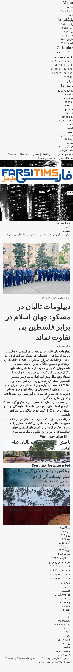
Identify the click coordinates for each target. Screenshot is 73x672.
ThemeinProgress (29, 154)
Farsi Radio (67, 11)
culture (69, 94)
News (70, 15)
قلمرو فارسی (66, 150)
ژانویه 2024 (67, 24)
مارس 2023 (67, 39)
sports (69, 113)
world (70, 124)
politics (69, 109)
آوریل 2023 (67, 35)
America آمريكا (65, 90)
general (69, 101)
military (69, 105)
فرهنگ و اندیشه (65, 146)
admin (67, 298)
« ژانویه (69, 81)
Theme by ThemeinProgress (21, 658)
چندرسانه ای (67, 135)
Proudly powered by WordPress (55, 158)
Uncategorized (65, 120)
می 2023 (68, 31)
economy (68, 98)
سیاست (69, 142)
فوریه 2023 (67, 43)
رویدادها (69, 139)
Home (69, 7)
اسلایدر (69, 128)
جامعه (70, 131)
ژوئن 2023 (67, 28)
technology (67, 116)
